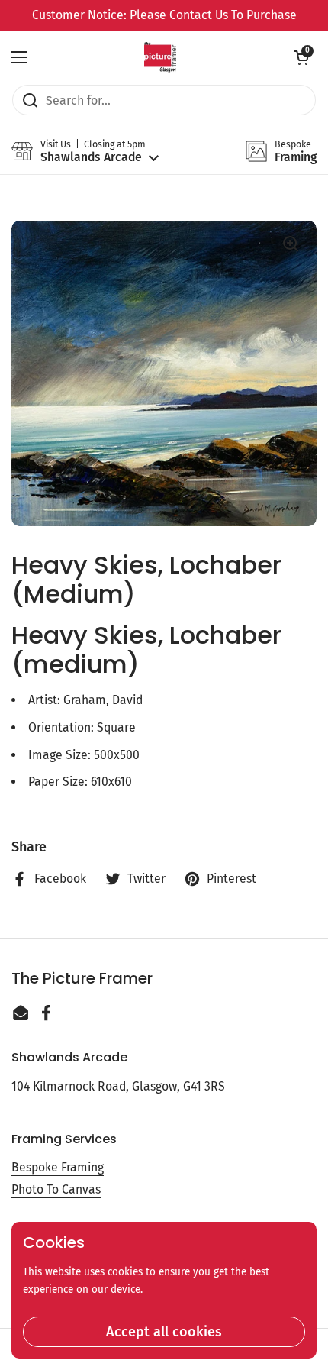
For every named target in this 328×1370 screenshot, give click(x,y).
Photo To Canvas (56, 1189)
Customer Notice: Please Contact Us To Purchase (164, 14)
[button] (301, 57)
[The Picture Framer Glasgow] (159, 57)
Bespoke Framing (57, 1167)
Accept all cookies (164, 1331)
